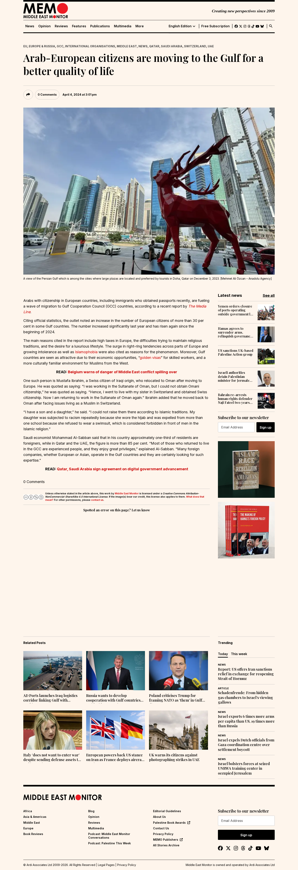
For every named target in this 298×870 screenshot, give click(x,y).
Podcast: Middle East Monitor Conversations (109, 835)
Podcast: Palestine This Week (109, 843)
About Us (159, 816)
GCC (60, 46)
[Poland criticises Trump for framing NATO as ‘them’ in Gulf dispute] (178, 670)
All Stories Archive (166, 845)
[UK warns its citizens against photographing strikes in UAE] (178, 730)
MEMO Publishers (165, 839)
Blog (91, 811)
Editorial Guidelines (167, 811)
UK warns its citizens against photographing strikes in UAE (174, 757)
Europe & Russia (42, 46)
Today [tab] (223, 654)
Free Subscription (215, 26)
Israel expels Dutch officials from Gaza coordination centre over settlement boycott (246, 745)
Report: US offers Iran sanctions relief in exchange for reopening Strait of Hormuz (246, 674)
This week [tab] (239, 654)
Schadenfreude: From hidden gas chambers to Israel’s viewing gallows (245, 697)
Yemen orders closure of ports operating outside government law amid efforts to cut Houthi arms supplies (236, 310)
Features (79, 26)
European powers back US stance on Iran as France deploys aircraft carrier (115, 758)
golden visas (150, 357)
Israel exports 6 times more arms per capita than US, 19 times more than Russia (246, 721)
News (29, 26)
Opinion (44, 26)
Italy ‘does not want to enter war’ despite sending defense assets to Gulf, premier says (51, 758)
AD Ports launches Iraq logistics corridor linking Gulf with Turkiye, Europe (50, 698)
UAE (211, 46)
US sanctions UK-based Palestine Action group (235, 352)
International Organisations (90, 46)
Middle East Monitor (127, 493)
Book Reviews (33, 834)
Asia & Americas (34, 816)
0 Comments (47, 94)
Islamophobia (86, 352)
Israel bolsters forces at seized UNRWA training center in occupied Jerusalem (244, 768)
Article (223, 688)
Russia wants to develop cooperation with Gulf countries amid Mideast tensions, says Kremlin (113, 698)
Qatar (154, 46)
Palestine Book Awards (169, 822)
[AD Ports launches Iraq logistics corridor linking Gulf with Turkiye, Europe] (52, 670)
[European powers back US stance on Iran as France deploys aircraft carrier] (115, 730)
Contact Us (161, 828)
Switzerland (195, 46)
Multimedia (122, 26)
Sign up (265, 427)
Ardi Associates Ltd (262, 865)
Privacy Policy (163, 834)
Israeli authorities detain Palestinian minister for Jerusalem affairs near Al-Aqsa (235, 376)
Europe (28, 828)
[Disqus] (116, 568)
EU (25, 46)
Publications (100, 26)
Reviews (61, 26)
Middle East (127, 46)
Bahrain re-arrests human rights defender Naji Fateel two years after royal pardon (235, 399)
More (139, 26)
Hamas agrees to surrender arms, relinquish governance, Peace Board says (235, 332)
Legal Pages (106, 865)
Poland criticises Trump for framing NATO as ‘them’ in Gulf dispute (175, 698)
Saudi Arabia (171, 46)
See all (269, 295)
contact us (97, 499)
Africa (27, 811)
